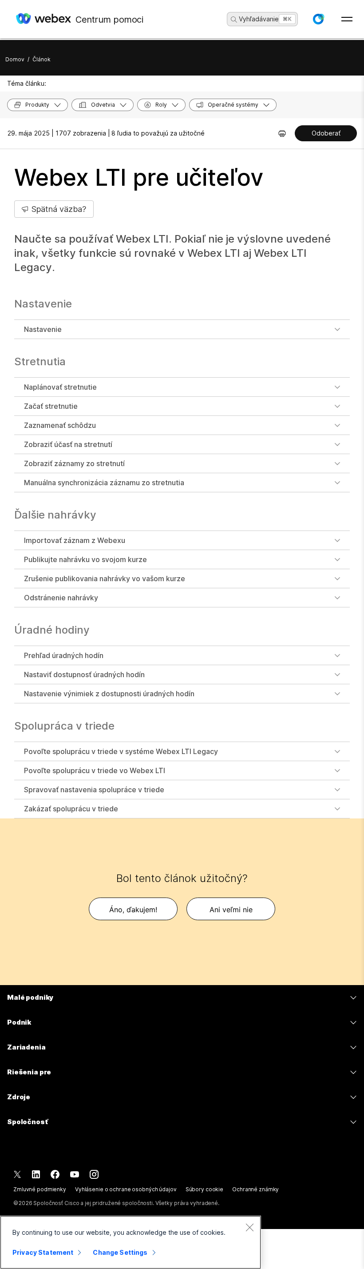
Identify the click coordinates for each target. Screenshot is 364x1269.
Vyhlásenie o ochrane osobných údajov (126, 1189)
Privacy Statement (42, 1252)
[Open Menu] (347, 19)
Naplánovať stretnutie (60, 387)
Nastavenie (43, 329)
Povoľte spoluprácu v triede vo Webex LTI (94, 770)
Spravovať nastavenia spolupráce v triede (94, 789)
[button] (318, 19)
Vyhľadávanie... (261, 19)
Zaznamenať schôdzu (60, 425)
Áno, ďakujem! (133, 909)
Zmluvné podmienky (39, 1189)
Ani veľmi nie (231, 909)
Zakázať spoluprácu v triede (71, 808)
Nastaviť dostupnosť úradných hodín (84, 674)
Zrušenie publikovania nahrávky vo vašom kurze (104, 578)
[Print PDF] (282, 133)
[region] (130, 1242)
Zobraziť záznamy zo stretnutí (74, 463)
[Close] (249, 1227)
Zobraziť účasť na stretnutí (68, 444)
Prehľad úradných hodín (63, 655)
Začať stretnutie (51, 406)
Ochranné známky (255, 1189)
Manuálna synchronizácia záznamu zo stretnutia (104, 482)
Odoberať (326, 133)
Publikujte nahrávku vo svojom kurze (85, 559)
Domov (14, 59)
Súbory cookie (204, 1189)
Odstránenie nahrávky (61, 597)
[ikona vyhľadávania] (234, 19)
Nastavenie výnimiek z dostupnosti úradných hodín (109, 693)
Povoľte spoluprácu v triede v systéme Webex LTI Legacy (121, 751)
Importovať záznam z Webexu (74, 540)
